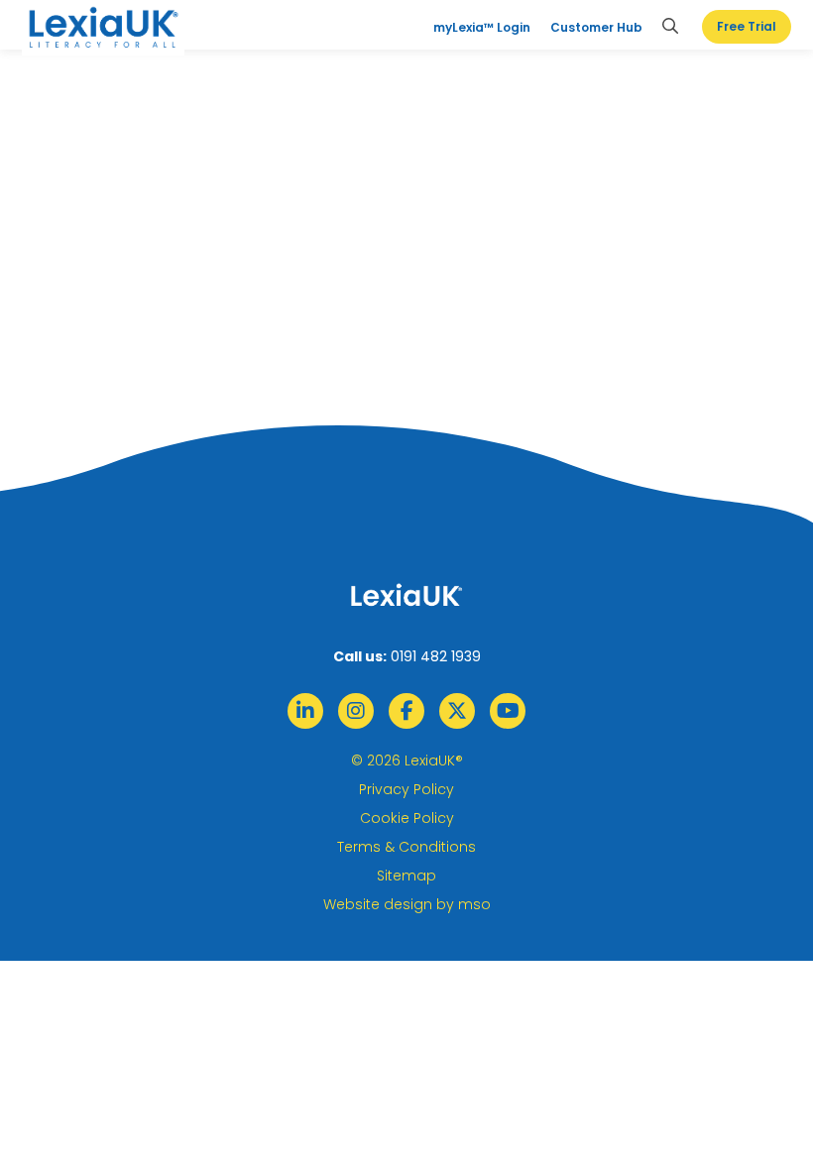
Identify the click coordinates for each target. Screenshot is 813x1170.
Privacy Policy (406, 789)
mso (474, 904)
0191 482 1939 (436, 656)
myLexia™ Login (481, 27)
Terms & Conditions (406, 847)
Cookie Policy (407, 818)
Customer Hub (596, 27)
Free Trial (746, 26)
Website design (377, 904)
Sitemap (406, 875)
